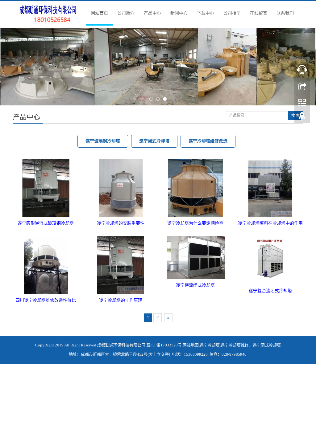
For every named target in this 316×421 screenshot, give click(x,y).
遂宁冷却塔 (210, 272)
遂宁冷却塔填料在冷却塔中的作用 (270, 150)
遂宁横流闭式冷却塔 (195, 212)
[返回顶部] (302, 118)
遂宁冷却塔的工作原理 (120, 227)
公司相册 (232, 13)
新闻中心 (179, 13)
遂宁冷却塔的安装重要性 (120, 150)
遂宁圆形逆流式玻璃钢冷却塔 (46, 150)
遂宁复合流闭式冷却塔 (270, 217)
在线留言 (258, 13)
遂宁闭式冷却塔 (154, 68)
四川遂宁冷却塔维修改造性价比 (45, 227)
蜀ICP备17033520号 (164, 272)
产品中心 (152, 13)
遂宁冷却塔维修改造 (208, 68)
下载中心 (205, 13)
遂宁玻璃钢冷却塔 (102, 68)
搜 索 (295, 42)
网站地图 (191, 272)
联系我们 (285, 13)
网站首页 (99, 13)
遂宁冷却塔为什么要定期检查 (195, 150)
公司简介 (126, 13)
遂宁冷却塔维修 (235, 272)
